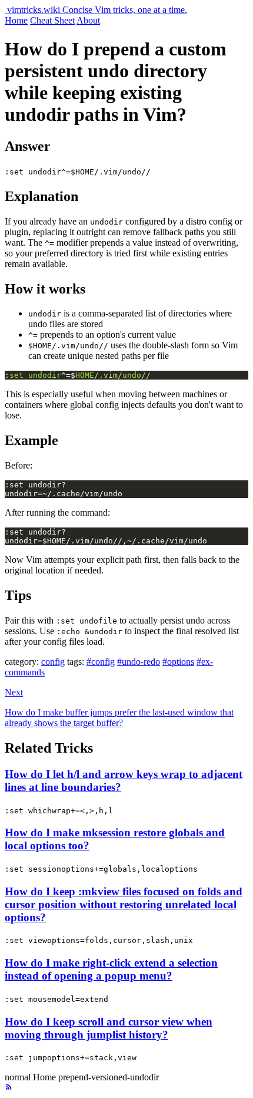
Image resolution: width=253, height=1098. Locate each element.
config (53, 662)
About (88, 20)
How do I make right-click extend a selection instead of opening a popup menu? (111, 969)
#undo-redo (138, 662)
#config (100, 662)
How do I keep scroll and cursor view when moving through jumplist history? (108, 1028)
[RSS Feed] (9, 1088)
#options (178, 662)
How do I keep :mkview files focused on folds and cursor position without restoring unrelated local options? (123, 904)
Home (16, 20)
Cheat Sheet (52, 20)
